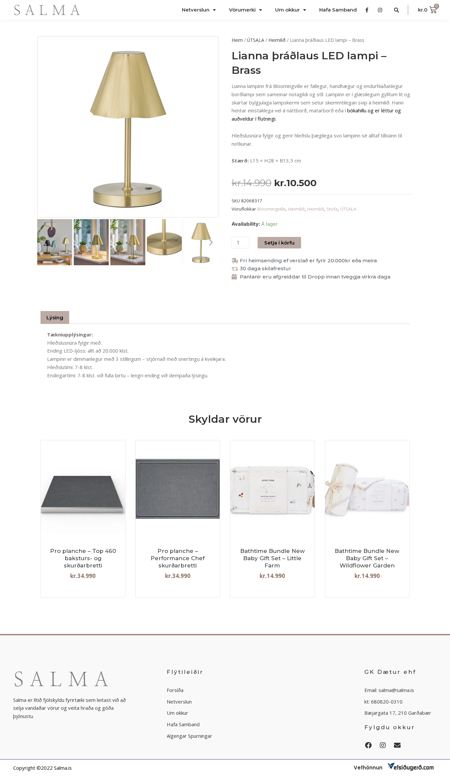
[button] (45, 242)
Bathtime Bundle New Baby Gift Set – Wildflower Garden (367, 558)
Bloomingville (271, 209)
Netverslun (196, 10)
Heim (237, 40)
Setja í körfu (279, 243)
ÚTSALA (255, 40)
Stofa (332, 209)
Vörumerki (242, 10)
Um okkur (287, 10)
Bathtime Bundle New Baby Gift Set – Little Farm (272, 558)
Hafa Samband (338, 10)
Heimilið (277, 40)
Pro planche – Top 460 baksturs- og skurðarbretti (83, 558)
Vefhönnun (368, 767)
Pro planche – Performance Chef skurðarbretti (178, 558)
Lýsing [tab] (54, 317)
